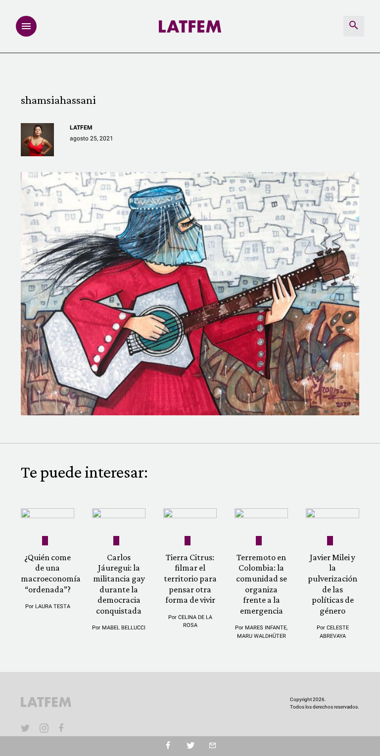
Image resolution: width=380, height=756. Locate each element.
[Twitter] (190, 746)
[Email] (212, 746)
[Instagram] (44, 727)
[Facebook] (62, 727)
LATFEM (81, 127)
